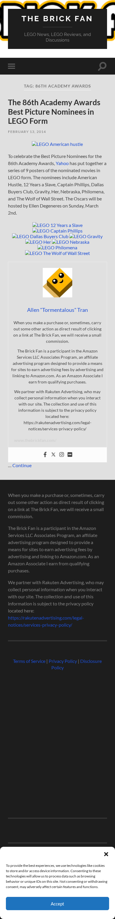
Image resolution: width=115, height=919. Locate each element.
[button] (106, 854)
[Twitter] (53, 455)
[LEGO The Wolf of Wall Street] (57, 253)
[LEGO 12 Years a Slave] (57, 225)
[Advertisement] (57, 741)
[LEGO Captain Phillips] (57, 230)
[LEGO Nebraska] (70, 242)
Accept (57, 903)
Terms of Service (29, 661)
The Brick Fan (57, 18)
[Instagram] (61, 455)
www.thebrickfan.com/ (35, 440)
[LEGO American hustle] (57, 144)
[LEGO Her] (38, 242)
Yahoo (62, 163)
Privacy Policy (63, 661)
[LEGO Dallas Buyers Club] (40, 236)
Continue (22, 465)
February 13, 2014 (27, 131)
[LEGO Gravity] (86, 236)
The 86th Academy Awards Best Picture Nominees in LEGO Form (54, 112)
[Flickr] (70, 455)
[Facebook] (45, 455)
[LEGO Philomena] (57, 247)
